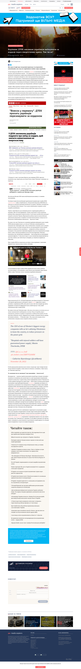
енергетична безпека (31, 554)
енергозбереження (21, 554)
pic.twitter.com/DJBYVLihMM (23, 354)
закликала (31, 383)
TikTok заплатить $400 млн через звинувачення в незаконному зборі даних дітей (63, 149)
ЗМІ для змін (36, 1)
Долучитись (29, 541)
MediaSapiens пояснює (15, 45)
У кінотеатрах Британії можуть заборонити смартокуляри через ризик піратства (63, 144)
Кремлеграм (54, 10)
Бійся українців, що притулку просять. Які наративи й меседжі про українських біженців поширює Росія (28, 433)
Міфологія (21, 10)
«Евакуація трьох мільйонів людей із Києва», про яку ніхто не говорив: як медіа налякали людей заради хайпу (27, 511)
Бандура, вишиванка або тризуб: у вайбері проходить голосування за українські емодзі (63, 93)
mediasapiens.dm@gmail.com (66, 638)
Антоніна (58, 1)
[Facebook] (8, 65)
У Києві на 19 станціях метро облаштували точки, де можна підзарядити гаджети (27, 445)
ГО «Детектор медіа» (67, 1)
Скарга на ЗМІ (68, 7)
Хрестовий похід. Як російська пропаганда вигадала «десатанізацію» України (25, 506)
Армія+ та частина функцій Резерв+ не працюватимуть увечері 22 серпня (62, 155)
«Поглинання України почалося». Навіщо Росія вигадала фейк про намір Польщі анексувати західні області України (27, 497)
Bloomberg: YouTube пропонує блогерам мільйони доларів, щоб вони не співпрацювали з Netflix (62, 98)
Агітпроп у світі (62, 10)
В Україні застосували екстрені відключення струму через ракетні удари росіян (27, 472)
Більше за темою (14, 614)
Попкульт (38, 10)
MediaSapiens (20, 1)
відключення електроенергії (14, 556)
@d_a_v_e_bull (21, 351)
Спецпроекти (26, 7)
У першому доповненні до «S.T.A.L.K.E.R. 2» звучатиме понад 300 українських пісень (63, 106)
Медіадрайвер (52, 1)
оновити (46, 585)
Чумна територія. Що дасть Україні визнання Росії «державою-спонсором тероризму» (28, 467)
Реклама (32, 635)
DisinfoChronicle (44, 1)
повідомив (17, 388)
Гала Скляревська (15, 61)
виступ (31, 396)
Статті (18, 7)
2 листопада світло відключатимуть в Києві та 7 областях (26, 515)
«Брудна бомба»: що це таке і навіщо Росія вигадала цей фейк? (28, 523)
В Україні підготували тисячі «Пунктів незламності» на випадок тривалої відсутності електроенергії (28, 477)
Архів (34, 4)
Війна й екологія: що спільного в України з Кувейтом (25, 437)
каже (42, 402)
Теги (31, 4)
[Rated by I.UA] (37, 655)
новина (32, 71)
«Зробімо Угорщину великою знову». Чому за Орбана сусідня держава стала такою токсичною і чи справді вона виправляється (27, 451)
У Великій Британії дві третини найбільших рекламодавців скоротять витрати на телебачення (27, 486)
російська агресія (12, 554)
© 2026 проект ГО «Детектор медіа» (64, 637)
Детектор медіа (13, 1)
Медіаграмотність (14, 10)
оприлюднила (12, 202)
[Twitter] (10, 65)
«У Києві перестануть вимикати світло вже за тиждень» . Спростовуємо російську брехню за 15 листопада (26, 502)
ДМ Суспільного (28, 1)
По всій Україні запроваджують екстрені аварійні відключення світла (28, 463)
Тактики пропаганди (30, 10)
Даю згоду (40, 667)
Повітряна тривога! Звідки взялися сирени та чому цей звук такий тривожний (27, 441)
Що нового (11, 7)
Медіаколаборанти (46, 10)
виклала (34, 302)
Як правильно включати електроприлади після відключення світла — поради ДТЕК (27, 519)
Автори (26, 4)
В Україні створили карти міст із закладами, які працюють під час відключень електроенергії (28, 481)
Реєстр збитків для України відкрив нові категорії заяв (62, 102)
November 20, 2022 (18, 361)
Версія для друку (61, 55)
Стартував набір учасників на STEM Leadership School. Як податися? (61, 89)
